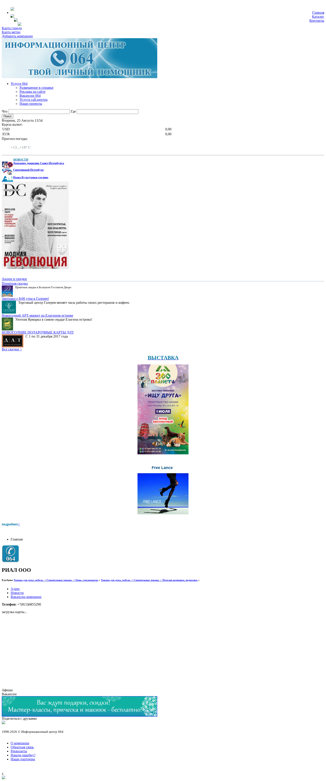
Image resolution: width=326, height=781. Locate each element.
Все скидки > (12, 349)
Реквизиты (19, 751)
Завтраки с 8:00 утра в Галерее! (25, 298)
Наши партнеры (23, 759)
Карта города (12, 28)
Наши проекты (31, 103)
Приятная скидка (15, 283)
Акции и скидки (14, 279)
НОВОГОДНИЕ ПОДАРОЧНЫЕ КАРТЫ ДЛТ (38, 332)
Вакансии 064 (30, 95)
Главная (318, 12)
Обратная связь (22, 747)
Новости (17, 593)
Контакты (316, 20)
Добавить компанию (17, 36)
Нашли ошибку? (23, 755)
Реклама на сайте (32, 91)
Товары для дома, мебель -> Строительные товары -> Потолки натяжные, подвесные (149, 580)
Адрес (15, 589)
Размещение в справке (36, 87)
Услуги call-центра (33, 99)
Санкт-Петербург (24, 143)
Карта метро (11, 32)
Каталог (318, 16)
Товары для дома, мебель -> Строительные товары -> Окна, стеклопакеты (56, 580)
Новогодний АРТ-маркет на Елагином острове (37, 315)
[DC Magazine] (35, 268)
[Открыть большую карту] (3, 778)
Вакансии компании (26, 597)
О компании (20, 743)
